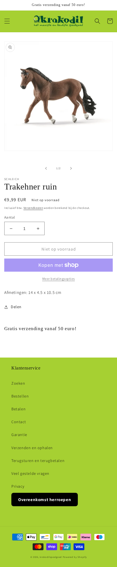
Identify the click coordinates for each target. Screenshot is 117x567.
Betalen (18, 408)
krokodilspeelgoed (51, 556)
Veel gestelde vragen (30, 473)
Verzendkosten (33, 208)
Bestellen (20, 396)
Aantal (9, 217)
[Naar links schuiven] (46, 168)
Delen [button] (16, 306)
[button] (7, 21)
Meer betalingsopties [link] (58, 279)
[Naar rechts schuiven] (71, 168)
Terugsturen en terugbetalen (37, 460)
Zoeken (18, 383)
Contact (18, 421)
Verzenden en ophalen (32, 447)
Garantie (19, 434)
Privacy (17, 486)
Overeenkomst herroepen (44, 499)
